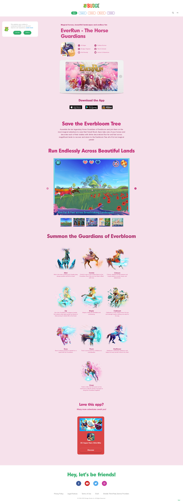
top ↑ (179, 500)
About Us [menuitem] (101, 13)
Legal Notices (72, 494)
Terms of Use (86, 494)
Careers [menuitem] (91, 13)
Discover (91, 450)
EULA (97, 494)
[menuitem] (91, 6)
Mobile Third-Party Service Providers (116, 494)
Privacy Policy (58, 494)
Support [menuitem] (82, 13)
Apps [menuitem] (74, 13)
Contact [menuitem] (111, 13)
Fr (177, 12)
